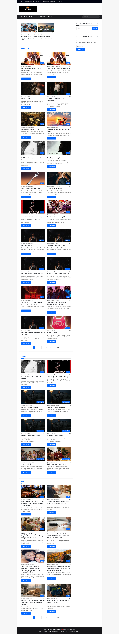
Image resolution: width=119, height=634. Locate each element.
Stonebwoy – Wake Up (54, 188)
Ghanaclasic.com (67, 629)
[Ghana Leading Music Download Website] (28, 9)
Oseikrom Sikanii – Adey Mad (56, 217)
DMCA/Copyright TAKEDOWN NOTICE (33, 1)
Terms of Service (53, 1)
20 (50, 347)
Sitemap (60, 1)
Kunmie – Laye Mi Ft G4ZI (29, 407)
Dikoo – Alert (25, 99)
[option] (29, 32)
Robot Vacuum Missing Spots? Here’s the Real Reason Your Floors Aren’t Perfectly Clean (58, 536)
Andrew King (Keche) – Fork (30, 188)
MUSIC (25, 16)
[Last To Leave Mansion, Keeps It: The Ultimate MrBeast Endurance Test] (46, 27)
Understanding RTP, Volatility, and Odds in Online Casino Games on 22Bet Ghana (32, 503)
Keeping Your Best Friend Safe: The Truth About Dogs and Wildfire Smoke (33, 602)
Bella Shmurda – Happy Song (56, 464)
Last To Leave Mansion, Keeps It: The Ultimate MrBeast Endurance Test (45, 36)
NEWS (30, 16)
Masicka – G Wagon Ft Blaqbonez (58, 274)
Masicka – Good (26, 245)
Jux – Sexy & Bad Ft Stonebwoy (31, 217)
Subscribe (80, 49)
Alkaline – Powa (52, 333)
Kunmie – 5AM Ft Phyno (55, 435)
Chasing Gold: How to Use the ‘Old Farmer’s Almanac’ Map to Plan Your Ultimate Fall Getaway (59, 568)
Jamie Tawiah (25, 66)
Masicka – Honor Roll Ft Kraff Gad (32, 274)
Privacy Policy (46, 1)
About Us (22, 1)
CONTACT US (50, 16)
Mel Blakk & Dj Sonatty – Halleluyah (58, 68)
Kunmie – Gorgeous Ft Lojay (56, 407)
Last (58, 347)
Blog (21, 16)
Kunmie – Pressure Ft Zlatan (30, 435)
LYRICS (36, 16)
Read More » (26, 79)
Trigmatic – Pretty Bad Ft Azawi (31, 302)
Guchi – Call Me (26, 464)
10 (46, 347)
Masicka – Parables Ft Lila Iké (56, 245)
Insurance (42, 16)
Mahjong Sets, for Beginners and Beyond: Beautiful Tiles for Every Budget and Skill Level (32, 536)
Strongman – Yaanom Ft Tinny (31, 129)
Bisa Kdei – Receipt (53, 158)
